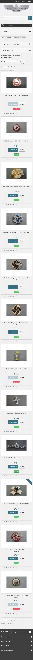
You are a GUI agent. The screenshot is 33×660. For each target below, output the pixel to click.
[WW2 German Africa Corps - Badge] (16, 355)
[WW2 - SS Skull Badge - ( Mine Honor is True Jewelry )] (16, 445)
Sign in (29, 1)
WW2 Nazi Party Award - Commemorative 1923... (16, 279)
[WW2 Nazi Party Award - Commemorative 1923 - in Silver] (16, 264)
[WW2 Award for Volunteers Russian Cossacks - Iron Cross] (16, 536)
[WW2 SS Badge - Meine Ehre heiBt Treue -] (16, 127)
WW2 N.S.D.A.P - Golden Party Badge (16, 95)
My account (5, 646)
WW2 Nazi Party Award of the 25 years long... (16, 186)
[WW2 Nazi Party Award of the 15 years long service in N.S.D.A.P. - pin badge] (16, 219)
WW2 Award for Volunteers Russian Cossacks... (16, 550)
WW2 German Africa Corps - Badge (16, 369)
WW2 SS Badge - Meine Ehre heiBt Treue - (16, 141)
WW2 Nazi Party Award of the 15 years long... (16, 232)
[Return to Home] (2, 38)
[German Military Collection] (16, 8)
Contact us (17, 1)
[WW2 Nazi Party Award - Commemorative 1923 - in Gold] (16, 310)
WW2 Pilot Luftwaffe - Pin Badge (16, 413)
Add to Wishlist (10, 113)
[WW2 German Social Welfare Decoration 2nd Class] (16, 490)
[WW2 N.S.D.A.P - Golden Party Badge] (16, 83)
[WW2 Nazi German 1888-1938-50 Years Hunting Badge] (16, 582)
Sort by (3, 61)
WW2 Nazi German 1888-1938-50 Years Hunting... (17, 596)
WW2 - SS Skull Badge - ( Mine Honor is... (16, 458)
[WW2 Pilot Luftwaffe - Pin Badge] (16, 401)
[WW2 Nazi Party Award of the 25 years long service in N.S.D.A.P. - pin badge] (16, 173)
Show (21, 61)
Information (8, 50)
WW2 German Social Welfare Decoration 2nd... (16, 504)
